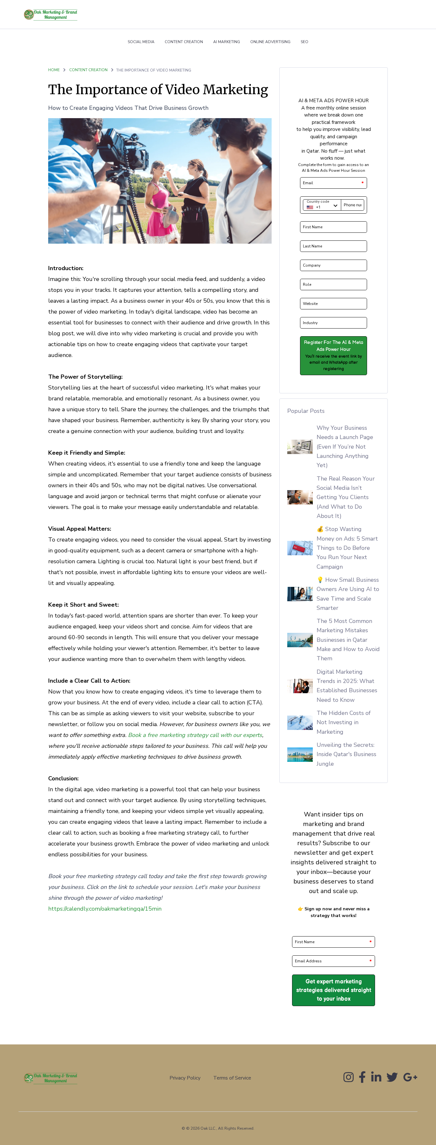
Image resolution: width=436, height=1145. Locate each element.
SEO (304, 41)
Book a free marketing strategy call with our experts (195, 735)
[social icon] (348, 1079)
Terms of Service (232, 1077)
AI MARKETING (226, 41)
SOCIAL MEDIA (141, 41)
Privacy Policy (184, 1077)
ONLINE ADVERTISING (270, 41)
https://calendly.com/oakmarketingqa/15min (105, 909)
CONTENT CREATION (184, 41)
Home (54, 69)
